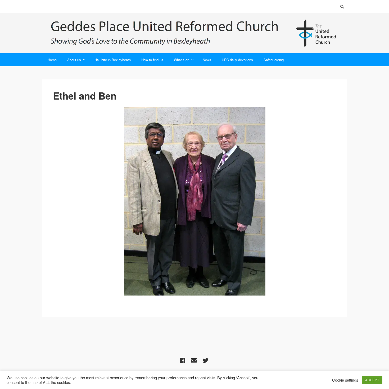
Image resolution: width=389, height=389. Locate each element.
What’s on (181, 59)
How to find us (152, 59)
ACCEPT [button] (372, 379)
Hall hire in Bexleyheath (112, 59)
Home (52, 59)
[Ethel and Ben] (194, 201)
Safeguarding (274, 59)
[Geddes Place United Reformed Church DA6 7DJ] (194, 33)
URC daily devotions (237, 59)
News (207, 59)
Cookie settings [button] (345, 380)
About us (74, 59)
